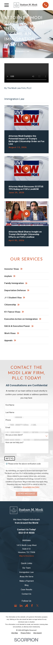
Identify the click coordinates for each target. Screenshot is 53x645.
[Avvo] (26, 605)
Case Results (26, 589)
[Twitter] (37, 605)
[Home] (25, 5)
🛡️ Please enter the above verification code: (23, 464)
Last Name (10, 412)
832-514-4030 (26, 532)
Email (8, 427)
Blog (26, 585)
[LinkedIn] (21, 605)
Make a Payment (26, 581)
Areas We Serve (26, 576)
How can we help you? (14, 442)
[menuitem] (14, 633)
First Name (10, 405)
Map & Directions (26, 556)
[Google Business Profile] (15, 605)
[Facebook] (32, 605)
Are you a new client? (14, 435)
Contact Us (26, 594)
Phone (8, 420)
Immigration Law (26, 572)
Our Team (26, 568)
